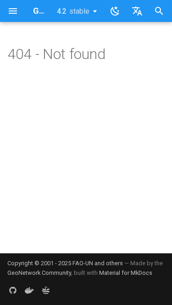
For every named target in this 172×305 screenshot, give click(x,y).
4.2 (73, 11)
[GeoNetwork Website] (46, 290)
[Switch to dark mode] (115, 11)
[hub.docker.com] (29, 290)
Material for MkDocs (125, 272)
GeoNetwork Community (39, 272)
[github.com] (13, 290)
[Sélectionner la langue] (137, 11)
